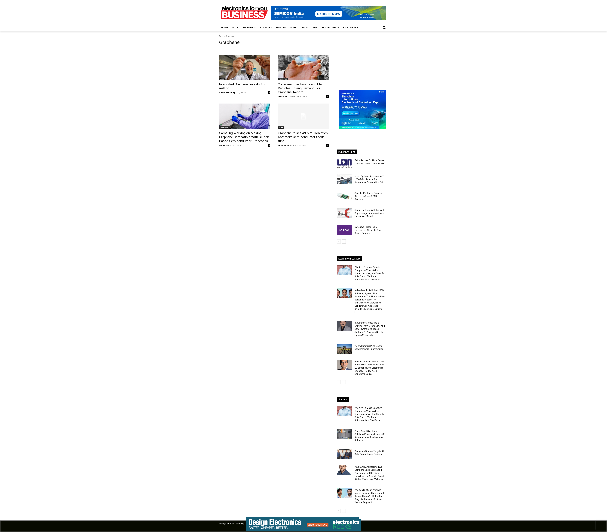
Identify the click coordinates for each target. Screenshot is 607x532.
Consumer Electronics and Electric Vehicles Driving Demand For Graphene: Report (303, 88)
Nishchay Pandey (227, 92)
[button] (384, 27)
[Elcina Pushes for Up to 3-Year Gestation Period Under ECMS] (344, 163)
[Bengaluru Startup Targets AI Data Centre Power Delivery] (344, 454)
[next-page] (344, 241)
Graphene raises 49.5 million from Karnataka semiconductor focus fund (303, 137)
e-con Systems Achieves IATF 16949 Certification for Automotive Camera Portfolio (369, 179)
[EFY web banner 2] (328, 19)
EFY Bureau (283, 96)
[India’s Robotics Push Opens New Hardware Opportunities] (344, 349)
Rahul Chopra (284, 145)
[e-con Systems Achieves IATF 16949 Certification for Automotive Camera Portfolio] (344, 179)
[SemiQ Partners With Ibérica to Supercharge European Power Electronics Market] (344, 213)
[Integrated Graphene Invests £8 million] (244, 67)
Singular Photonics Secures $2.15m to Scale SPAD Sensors (368, 196)
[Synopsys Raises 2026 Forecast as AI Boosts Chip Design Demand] (344, 230)
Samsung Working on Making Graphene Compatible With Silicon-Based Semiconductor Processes (244, 137)
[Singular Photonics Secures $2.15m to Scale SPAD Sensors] (344, 196)
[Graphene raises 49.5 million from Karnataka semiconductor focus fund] (303, 116)
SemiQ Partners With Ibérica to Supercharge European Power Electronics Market (370, 213)
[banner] (362, 128)
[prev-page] (339, 241)
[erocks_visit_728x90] (303, 530)
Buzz (222, 79)
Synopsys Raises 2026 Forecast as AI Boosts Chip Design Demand (368, 230)
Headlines (283, 79)
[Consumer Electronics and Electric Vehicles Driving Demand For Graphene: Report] (303, 67)
